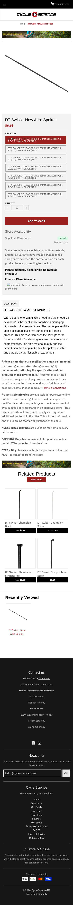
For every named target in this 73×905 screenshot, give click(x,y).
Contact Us (36, 803)
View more (36, 479)
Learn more (11, 288)
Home (22, 24)
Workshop (36, 822)
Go (66, 773)
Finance (36, 818)
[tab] (10, 303)
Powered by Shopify (36, 893)
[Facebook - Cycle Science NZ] (33, 743)
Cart (62, 4)
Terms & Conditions (54, 387)
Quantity (10, 203)
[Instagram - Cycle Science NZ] (40, 743)
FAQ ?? (36, 830)
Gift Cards (36, 807)
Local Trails (36, 814)
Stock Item (10, 133)
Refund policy (36, 837)
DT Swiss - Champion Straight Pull (18, 573)
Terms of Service (36, 834)
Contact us (44, 678)
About (36, 799)
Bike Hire (36, 811)
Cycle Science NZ (41, 890)
